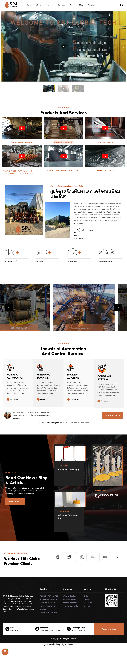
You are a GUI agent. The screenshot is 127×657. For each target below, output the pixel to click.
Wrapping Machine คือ (68, 469)
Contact (91, 5)
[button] (3, 47)
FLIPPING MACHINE (25, 171)
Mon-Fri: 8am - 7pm (79, 630)
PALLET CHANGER (9, 171)
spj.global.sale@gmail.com (51, 630)
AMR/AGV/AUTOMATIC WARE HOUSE (63, 170)
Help (86, 596)
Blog (81, 5)
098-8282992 (15, 630)
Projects (49, 5)
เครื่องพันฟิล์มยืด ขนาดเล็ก (68, 516)
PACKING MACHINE (105, 142)
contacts (87, 606)
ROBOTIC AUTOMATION (22, 142)
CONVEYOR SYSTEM (105, 170)
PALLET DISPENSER (10, 173)
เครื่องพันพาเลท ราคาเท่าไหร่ (106, 496)
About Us (88, 603)
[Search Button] (114, 5)
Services (61, 5)
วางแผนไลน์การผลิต (70, 606)
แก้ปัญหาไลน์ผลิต (69, 599)
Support (87, 599)
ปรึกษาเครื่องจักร (69, 596)
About (38, 5)
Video (72, 5)
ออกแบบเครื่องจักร (70, 603)
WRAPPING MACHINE (63, 142)
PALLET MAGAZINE (26, 173)
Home (29, 5)
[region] (63, 52)
